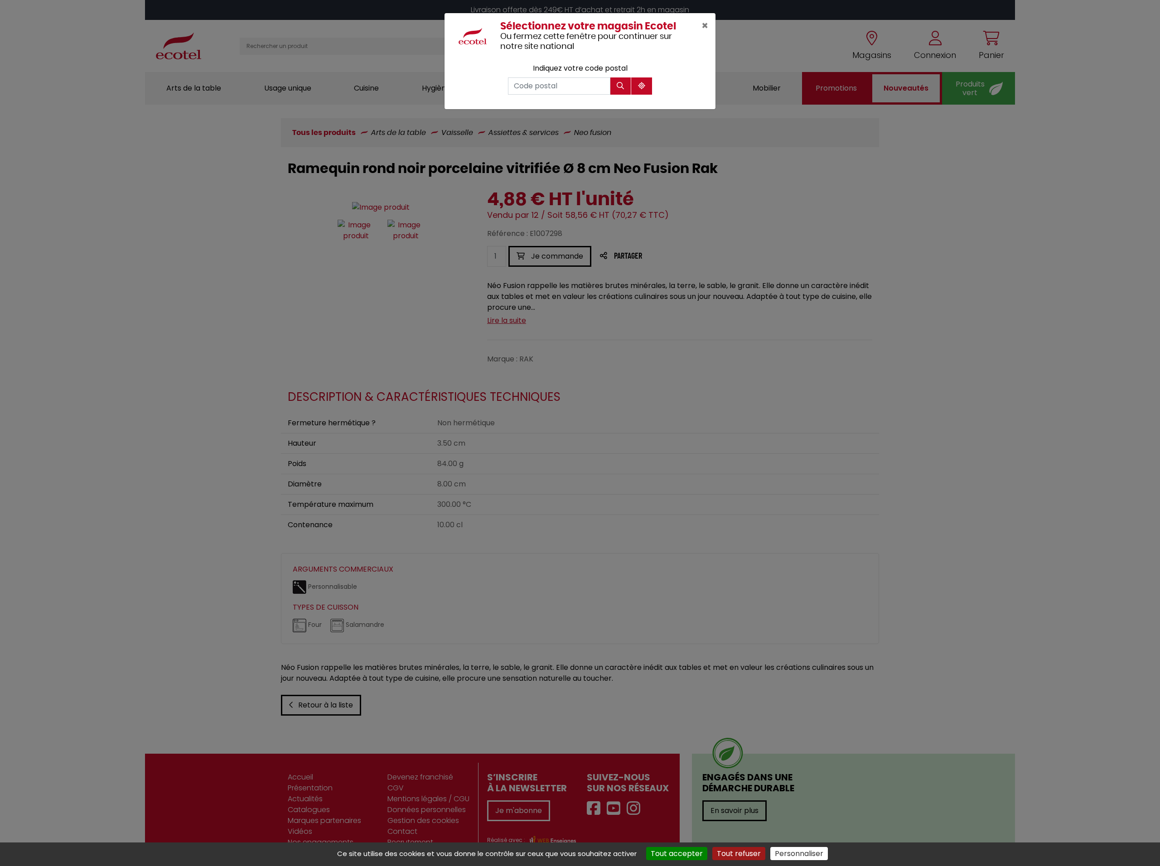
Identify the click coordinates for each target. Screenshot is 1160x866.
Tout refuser (739, 853)
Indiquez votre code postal (580, 68)
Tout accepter (677, 853)
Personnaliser (799, 853)
